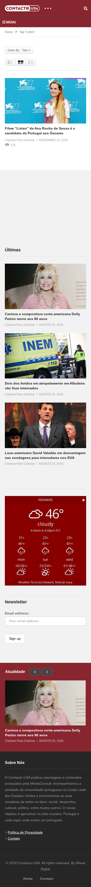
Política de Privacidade (25, 832)
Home (9, 32)
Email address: (17, 613)
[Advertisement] (41, 208)
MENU (11, 22)
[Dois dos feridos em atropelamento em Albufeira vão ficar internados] (45, 355)
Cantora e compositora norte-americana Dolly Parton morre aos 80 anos (42, 732)
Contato (14, 838)
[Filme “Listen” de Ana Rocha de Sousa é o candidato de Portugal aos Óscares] (45, 100)
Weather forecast (45, 582)
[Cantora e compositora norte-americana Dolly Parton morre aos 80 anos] (45, 286)
